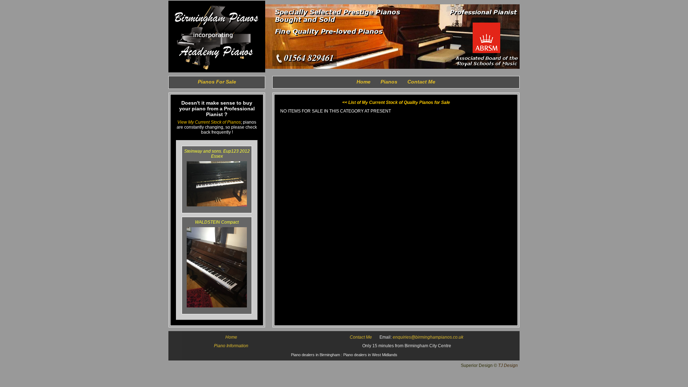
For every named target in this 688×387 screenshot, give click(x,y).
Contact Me (421, 82)
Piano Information (231, 345)
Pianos (389, 82)
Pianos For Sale (217, 82)
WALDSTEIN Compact (217, 222)
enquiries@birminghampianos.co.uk (428, 337)
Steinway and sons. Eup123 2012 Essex (217, 154)
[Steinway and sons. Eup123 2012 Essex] (217, 204)
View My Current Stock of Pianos (209, 122)
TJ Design (508, 365)
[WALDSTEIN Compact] (217, 306)
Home (364, 82)
